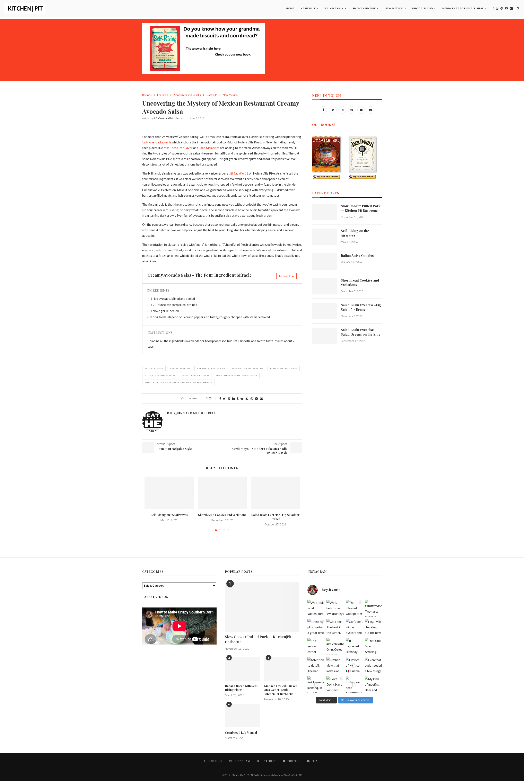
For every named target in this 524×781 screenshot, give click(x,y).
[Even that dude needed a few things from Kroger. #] (373, 665)
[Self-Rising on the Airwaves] (169, 493)
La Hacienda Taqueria (156, 142)
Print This (288, 275)
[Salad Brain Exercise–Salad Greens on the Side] (324, 336)
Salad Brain (334, 8)
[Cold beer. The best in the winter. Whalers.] (334, 627)
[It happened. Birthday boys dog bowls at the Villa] (354, 646)
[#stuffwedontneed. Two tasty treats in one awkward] (373, 608)
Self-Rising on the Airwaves (169, 515)
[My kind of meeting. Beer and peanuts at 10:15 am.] (373, 684)
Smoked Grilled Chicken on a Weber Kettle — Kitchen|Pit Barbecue (280, 690)
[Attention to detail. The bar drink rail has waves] (315, 665)
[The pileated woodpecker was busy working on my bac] (354, 608)
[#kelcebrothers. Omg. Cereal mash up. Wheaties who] (334, 646)
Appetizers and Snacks (187, 95)
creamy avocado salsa (211, 368)
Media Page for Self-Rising (462, 8)
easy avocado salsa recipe (247, 368)
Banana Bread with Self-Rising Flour (241, 688)
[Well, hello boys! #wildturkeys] (334, 608)
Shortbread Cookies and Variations (222, 515)
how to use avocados (195, 375)
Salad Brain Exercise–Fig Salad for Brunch (275, 517)
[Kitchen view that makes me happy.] (334, 665)
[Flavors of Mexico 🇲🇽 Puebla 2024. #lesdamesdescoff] (354, 665)
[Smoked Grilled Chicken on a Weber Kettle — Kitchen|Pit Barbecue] (281, 669)
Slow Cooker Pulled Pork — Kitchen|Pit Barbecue (361, 208)
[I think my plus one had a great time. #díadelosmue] (315, 627)
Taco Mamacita (209, 148)
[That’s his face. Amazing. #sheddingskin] (373, 646)
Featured (162, 95)
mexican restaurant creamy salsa (236, 375)
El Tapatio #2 (239, 173)
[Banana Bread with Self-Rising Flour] (242, 669)
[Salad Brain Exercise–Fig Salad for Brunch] (275, 493)
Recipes (146, 95)
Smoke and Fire (364, 8)
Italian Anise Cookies (357, 255)
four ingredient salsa (283, 368)
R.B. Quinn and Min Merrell (168, 118)
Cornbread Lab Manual (241, 733)
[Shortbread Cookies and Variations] (222, 493)
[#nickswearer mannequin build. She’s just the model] (315, 684)
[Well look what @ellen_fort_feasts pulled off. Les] (315, 608)
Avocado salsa (154, 368)
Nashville (308, 8)
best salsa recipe (180, 368)
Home (290, 8)
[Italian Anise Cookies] (324, 261)
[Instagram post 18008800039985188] (354, 684)
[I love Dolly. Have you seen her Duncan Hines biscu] (334, 684)
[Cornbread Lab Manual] (242, 715)
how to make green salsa (160, 375)
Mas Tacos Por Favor (178, 148)
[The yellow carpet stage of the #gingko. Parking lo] (315, 646)
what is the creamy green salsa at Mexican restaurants (178, 382)
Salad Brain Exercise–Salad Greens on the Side (360, 332)
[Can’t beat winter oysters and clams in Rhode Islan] (354, 627)
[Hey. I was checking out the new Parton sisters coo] (373, 627)
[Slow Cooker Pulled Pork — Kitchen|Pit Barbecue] (324, 212)
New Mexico (394, 8)
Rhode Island (422, 8)
